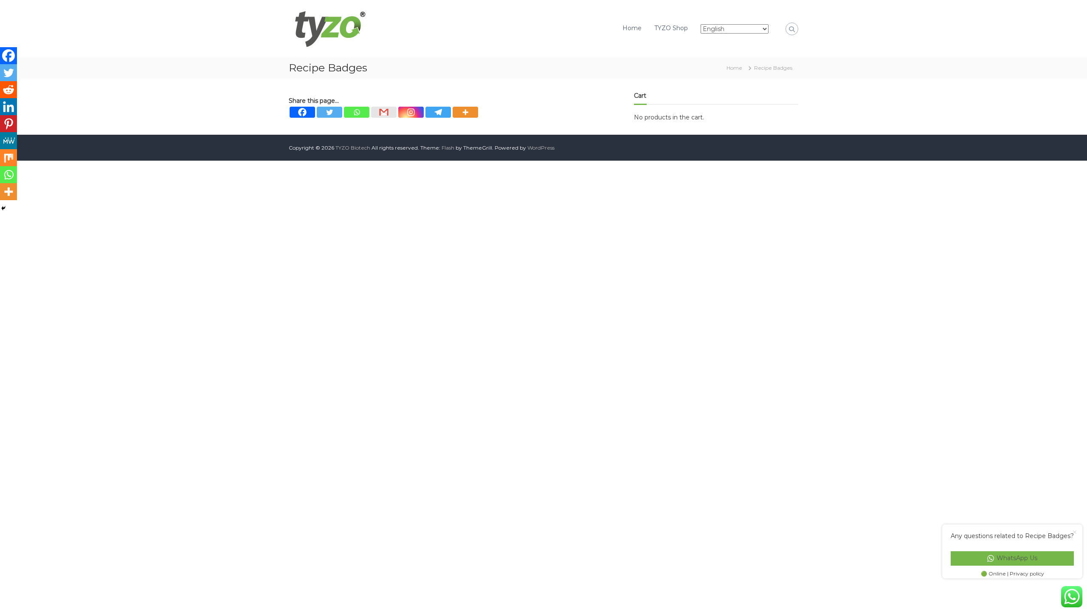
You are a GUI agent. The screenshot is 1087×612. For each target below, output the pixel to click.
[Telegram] (438, 112)
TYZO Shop (671, 28)
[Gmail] (384, 112)
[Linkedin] (8, 106)
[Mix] (8, 157)
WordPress (541, 147)
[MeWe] (8, 140)
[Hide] (3, 208)
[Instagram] (411, 112)
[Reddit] (8, 89)
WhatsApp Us (1017, 558)
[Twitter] (329, 112)
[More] (465, 112)
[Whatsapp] (356, 112)
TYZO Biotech (352, 147)
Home (632, 28)
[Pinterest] (8, 123)
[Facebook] (302, 112)
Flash (448, 147)
